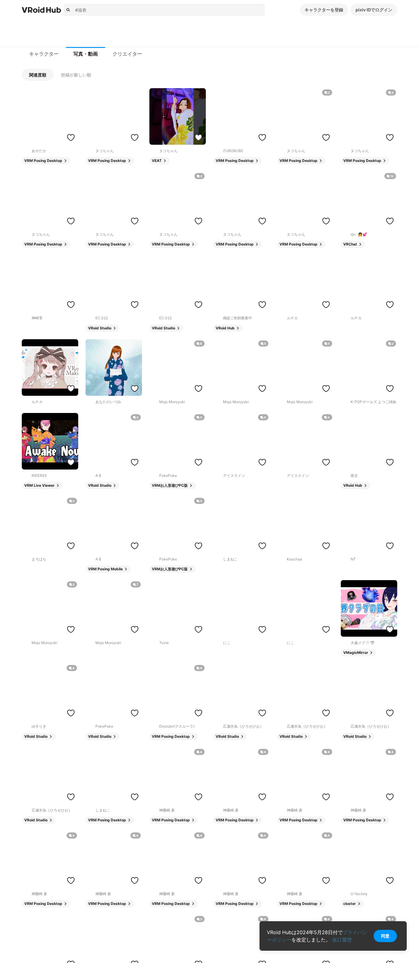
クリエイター (127, 54)
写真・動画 (85, 54)
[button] (38, 75)
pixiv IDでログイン (374, 9)
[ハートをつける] (71, 137)
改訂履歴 (342, 940)
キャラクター (44, 54)
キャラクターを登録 (324, 9)
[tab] (44, 54)
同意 (385, 935)
